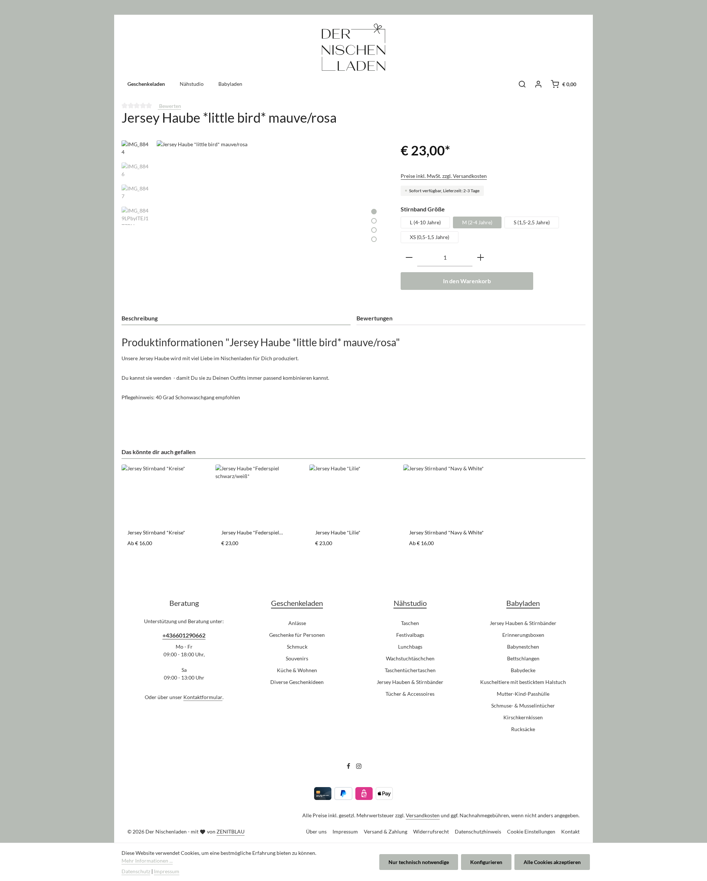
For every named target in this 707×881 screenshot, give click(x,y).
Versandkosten (423, 815)
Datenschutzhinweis (478, 831)
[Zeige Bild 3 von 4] (374, 230)
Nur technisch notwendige (418, 862)
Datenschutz (136, 871)
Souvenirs (297, 658)
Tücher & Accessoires (410, 694)
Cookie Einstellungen (531, 831)
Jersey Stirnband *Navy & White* (446, 532)
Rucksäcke (523, 729)
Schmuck (297, 646)
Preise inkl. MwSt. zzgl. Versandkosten (444, 176)
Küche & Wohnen (297, 670)
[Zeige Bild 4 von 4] (374, 239)
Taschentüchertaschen (410, 670)
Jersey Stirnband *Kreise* (156, 532)
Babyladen (523, 603)
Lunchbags (410, 646)
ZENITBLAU (231, 831)
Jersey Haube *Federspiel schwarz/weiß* (250, 532)
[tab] (236, 318)
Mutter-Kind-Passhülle (523, 694)
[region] (253, 219)
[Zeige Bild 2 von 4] (374, 221)
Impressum (345, 831)
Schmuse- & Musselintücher (523, 705)
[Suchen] (522, 84)
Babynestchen (523, 646)
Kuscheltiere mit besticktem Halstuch (523, 682)
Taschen (410, 623)
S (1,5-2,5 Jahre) (532, 222)
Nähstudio (410, 603)
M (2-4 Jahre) (477, 222)
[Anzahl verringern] (409, 257)
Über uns (316, 831)
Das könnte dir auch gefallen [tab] (159, 451)
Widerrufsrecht (431, 831)
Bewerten (169, 106)
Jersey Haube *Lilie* (337, 532)
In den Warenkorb (467, 280)
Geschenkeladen (297, 603)
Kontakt (570, 831)
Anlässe (297, 623)
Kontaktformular (202, 697)
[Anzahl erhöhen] (480, 257)
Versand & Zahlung (385, 831)
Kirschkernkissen (523, 717)
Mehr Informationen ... (147, 860)
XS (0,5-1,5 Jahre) (429, 237)
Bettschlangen (523, 658)
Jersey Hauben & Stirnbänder (410, 682)
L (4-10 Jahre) (425, 222)
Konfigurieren (486, 862)
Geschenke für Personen (297, 635)
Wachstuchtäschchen (410, 658)
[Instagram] (359, 767)
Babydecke (523, 670)
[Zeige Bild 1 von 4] (374, 211)
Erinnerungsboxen (523, 635)
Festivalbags (410, 635)
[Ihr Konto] (538, 84)
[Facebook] (349, 767)
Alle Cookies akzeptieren (552, 862)
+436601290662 (183, 635)
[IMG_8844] (271, 219)
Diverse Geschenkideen (297, 682)
